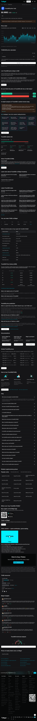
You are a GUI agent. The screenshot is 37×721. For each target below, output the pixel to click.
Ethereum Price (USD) (17, 500)
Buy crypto (16, 678)
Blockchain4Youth (4, 702)
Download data (24, 695)
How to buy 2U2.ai (23, 665)
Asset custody (24, 694)
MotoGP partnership (4, 700)
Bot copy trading (10, 695)
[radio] (4, 580)
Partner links (3, 697)
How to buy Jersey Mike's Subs (6, 665)
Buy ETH (16, 681)
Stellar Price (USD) (17, 496)
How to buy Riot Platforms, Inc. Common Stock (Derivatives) (28, 660)
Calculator (16, 696)
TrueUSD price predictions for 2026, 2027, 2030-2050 (9, 319)
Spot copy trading (11, 692)
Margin (9, 689)
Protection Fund (3, 694)
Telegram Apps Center (10, 709)
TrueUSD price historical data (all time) (7, 288)
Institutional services (25, 690)
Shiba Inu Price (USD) (17, 480)
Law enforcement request (31, 680)
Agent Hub (10, 700)
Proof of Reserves (4, 692)
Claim (35, 672)
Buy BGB (16, 686)
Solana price (17, 704)
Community (3, 681)
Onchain (9, 683)
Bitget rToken (17, 709)
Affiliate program (24, 689)
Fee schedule (24, 700)
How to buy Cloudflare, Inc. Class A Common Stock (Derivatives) (9, 660)
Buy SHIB (16, 688)
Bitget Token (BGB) (4, 688)
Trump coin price (17, 706)
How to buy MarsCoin (23, 662)
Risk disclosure (31, 692)
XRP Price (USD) (29, 496)
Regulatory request (32, 682)
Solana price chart (18, 694)
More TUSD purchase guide (13, 389)
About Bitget (3, 678)
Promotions (24, 697)
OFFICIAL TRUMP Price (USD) (6, 501)
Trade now (3, 524)
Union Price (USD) (5, 654)
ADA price (16, 702)
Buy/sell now (4, 84)
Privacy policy (31, 689)
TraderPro (9, 702)
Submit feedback (24, 678)
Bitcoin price (17, 691)
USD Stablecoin (12, 585)
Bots (9, 697)
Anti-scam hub (24, 684)
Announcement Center (3, 690)
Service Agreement (32, 678)
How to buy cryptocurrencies (23, 389)
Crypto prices (5, 4)
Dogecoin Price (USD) (29, 480)
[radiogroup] (6, 580)
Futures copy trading (11, 694)
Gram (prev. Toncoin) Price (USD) (6, 488)
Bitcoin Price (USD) (5, 492)
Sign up (28, 1)
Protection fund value (5, 252)
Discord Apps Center (11, 711)
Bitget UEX (3, 695)
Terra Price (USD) (5, 480)
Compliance (31, 684)
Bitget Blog (3, 686)
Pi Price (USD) (16, 488)
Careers (2, 683)
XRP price (16, 699)
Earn (9, 690)
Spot (9, 678)
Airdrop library (10, 713)
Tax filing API (24, 702)
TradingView (10, 705)
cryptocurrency (17, 163)
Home (2, 4)
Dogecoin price (17, 707)
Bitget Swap (10, 707)
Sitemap (2, 705)
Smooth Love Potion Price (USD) (30, 476)
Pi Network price (17, 701)
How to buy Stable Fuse (4, 658)
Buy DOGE (17, 683)
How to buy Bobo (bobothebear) (25, 658)
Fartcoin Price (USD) (29, 488)
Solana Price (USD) (5, 496)
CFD (9, 681)
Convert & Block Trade (10, 687)
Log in (24, 1)
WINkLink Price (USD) (29, 492)
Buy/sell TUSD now (5, 389)
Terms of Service (31, 690)
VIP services (24, 687)
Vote (34, 93)
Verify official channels (24, 682)
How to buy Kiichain (4, 662)
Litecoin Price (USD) (17, 492)
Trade (31, 224)
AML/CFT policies (31, 687)
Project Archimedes (25, 692)
